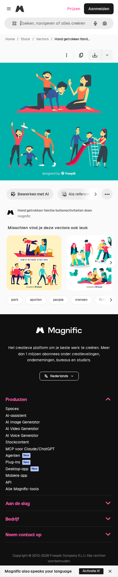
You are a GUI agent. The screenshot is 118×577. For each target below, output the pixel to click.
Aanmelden (98, 8)
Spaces (12, 408)
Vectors (42, 39)
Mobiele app (16, 475)
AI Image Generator (22, 422)
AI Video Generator (22, 428)
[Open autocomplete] (12, 23)
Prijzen (73, 8)
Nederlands (59, 376)
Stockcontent (17, 442)
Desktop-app (21, 468)
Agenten (17, 455)
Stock (25, 39)
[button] (59, 376)
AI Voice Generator (21, 435)
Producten (16, 399)
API (8, 482)
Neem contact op (23, 534)
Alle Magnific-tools (22, 488)
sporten (36, 300)
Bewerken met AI (33, 194)
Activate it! (91, 571)
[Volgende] (95, 194)
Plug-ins (17, 462)
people (58, 300)
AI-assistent (15, 415)
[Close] (110, 571)
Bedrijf (12, 519)
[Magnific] (59, 331)
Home (10, 39)
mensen (81, 300)
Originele (36, 73)
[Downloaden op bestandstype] (107, 55)
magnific (24, 216)
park (14, 300)
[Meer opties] (66, 55)
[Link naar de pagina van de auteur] (10, 213)
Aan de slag (17, 503)
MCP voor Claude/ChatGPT (30, 448)
